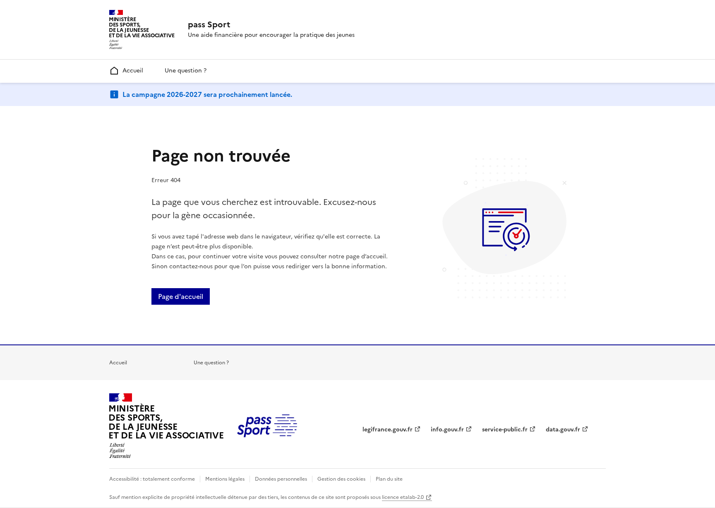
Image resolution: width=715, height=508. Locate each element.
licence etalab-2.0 (403, 497)
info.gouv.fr (447, 429)
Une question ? (185, 70)
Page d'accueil (180, 296)
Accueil (132, 70)
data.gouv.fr (563, 429)
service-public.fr (505, 429)
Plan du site (389, 479)
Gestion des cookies (341, 479)
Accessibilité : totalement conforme (152, 479)
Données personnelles (281, 479)
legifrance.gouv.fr (387, 429)
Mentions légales (225, 479)
